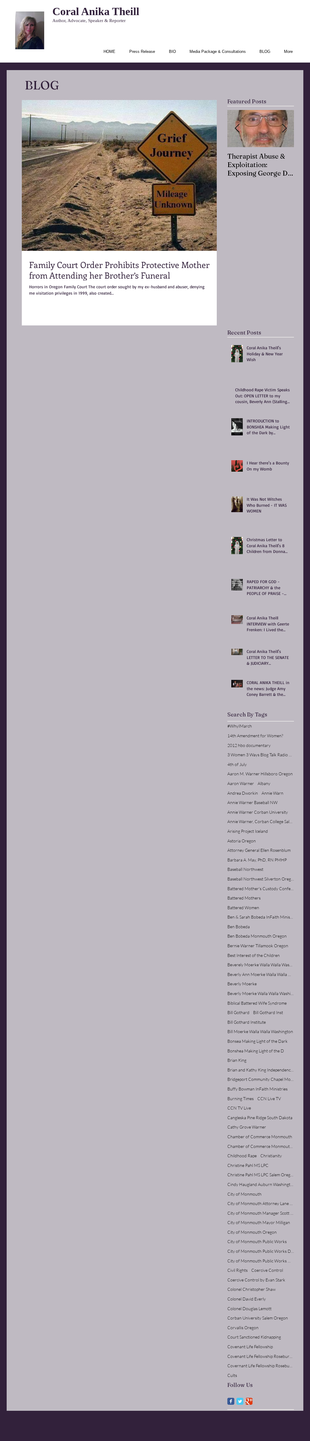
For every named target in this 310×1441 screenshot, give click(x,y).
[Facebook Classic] (230, 1401)
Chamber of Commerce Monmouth (259, 1136)
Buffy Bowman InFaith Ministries (257, 1088)
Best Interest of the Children (253, 955)
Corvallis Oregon (243, 1327)
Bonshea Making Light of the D (255, 1050)
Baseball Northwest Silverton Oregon (260, 878)
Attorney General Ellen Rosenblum (259, 850)
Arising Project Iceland (247, 831)
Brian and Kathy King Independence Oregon (260, 1069)
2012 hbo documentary (249, 745)
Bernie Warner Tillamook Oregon (257, 945)
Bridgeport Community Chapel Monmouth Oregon (260, 1079)
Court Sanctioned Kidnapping (254, 1336)
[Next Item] (284, 128)
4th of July (237, 764)
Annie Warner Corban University (257, 812)
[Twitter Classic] (239, 1401)
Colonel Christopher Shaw (251, 1289)
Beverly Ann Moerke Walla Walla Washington (260, 974)
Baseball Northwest (245, 869)
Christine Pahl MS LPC (248, 1165)
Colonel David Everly (246, 1298)
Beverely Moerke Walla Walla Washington (260, 964)
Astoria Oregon (241, 840)
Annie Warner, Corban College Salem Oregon (260, 821)
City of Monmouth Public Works (257, 1241)
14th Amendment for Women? (255, 735)
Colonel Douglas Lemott (249, 1308)
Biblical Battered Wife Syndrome (257, 1003)
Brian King (236, 1060)
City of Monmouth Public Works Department (260, 1251)
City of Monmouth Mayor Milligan (258, 1222)
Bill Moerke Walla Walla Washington (260, 1031)
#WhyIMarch (239, 726)
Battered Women (243, 907)
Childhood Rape (242, 1155)
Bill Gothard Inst (268, 1012)
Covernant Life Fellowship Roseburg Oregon (260, 1365)
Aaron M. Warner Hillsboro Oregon (260, 773)
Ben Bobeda (238, 926)
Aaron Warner (240, 783)
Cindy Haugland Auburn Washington (260, 1184)
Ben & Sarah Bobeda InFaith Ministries (260, 916)
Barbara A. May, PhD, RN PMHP (257, 859)
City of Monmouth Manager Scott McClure (260, 1213)
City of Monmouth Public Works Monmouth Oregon (260, 1260)
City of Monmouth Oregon (252, 1232)
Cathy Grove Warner (246, 1126)
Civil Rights (237, 1270)
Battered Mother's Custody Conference (260, 888)
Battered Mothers (244, 897)
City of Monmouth (244, 1194)
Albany (264, 783)
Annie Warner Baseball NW (252, 802)
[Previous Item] (237, 128)
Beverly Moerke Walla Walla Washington (260, 993)
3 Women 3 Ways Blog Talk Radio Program (260, 754)
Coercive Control (267, 1270)
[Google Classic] (249, 1401)
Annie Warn (272, 793)
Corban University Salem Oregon (257, 1317)
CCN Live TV (269, 1098)
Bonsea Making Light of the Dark (257, 1041)
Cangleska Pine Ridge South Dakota (259, 1117)
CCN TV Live (239, 1107)
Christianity (271, 1155)
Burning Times (240, 1098)
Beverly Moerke (242, 983)
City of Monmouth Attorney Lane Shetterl (260, 1203)
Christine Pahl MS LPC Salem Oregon (260, 1174)
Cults (232, 1375)
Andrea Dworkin (242, 793)
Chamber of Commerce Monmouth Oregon (260, 1146)
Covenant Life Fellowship (250, 1346)
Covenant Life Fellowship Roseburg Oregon (260, 1356)
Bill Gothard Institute (246, 1022)
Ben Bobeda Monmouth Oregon (257, 936)
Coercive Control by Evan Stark (256, 1279)
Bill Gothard (238, 1012)
